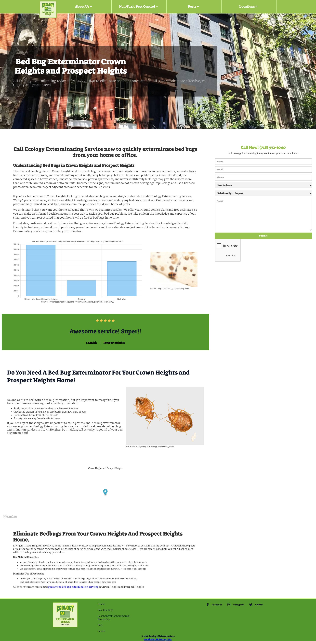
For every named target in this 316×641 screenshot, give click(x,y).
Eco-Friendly (105, 610)
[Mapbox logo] (10, 516)
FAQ (100, 625)
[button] (84, 6)
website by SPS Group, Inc (158, 639)
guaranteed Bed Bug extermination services (73, 587)
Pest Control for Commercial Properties (114, 617)
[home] (48, 6)
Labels (101, 631)
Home (101, 604)
